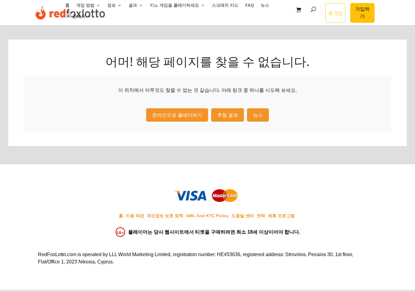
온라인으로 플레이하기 (177, 115)
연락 (261, 215)
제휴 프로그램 (281, 215)
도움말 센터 (243, 215)
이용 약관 (135, 215)
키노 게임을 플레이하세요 (174, 5)
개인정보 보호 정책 (165, 215)
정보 (111, 5)
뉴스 (265, 5)
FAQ (249, 5)
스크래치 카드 (225, 5)
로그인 (335, 13)
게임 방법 (85, 5)
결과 (133, 5)
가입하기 (362, 12)
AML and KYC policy (207, 215)
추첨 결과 (227, 115)
